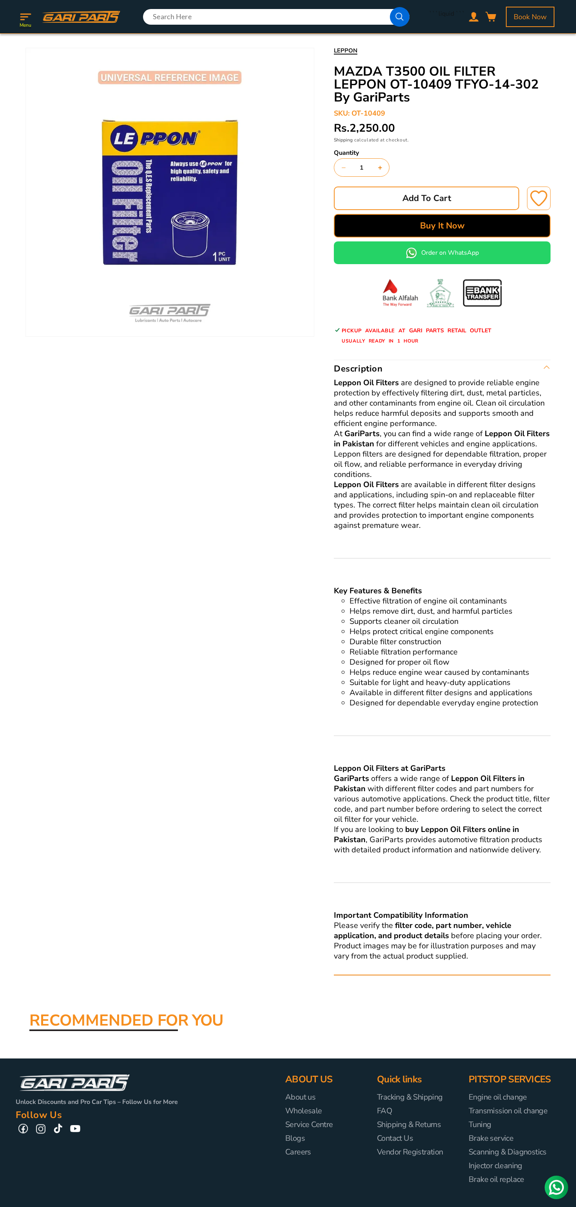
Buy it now (442, 226)
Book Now (530, 17)
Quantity (346, 153)
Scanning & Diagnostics (508, 1152)
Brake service (491, 1138)
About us (300, 1097)
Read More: (350, 966)
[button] (25, 16)
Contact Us (395, 1138)
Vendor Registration (410, 1152)
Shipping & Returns (409, 1124)
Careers (298, 1152)
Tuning (480, 1124)
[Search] (399, 17)
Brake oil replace (496, 1179)
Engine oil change (498, 1097)
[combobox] (276, 17)
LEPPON (345, 50)
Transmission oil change (508, 1111)
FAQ (384, 1111)
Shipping (343, 140)
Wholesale (303, 1111)
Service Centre (309, 1124)
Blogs (295, 1138)
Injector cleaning (495, 1165)
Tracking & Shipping (410, 1097)
